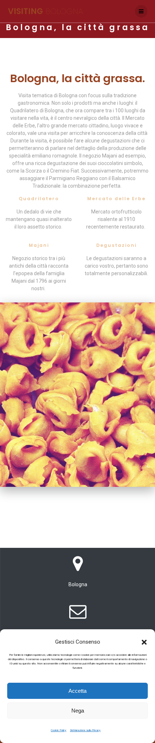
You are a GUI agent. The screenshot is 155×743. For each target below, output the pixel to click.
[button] (144, 642)
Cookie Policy (58, 730)
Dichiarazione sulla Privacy (85, 730)
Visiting (45, 11)
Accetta (77, 691)
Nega (77, 710)
